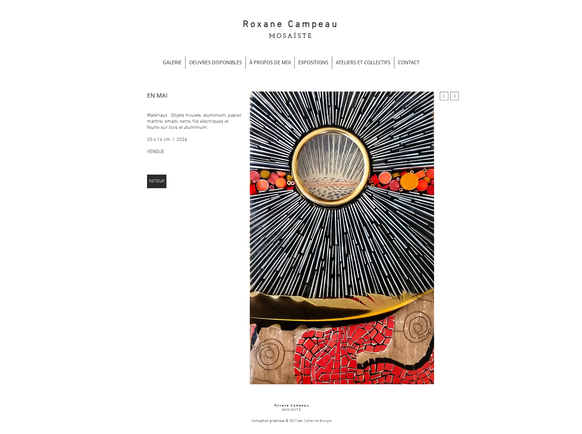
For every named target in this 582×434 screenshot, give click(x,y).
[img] (341, 238)
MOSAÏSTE (291, 36)
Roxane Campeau (291, 24)
